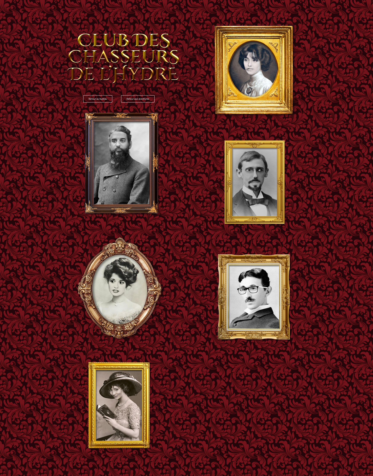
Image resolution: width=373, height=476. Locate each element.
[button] (97, 99)
